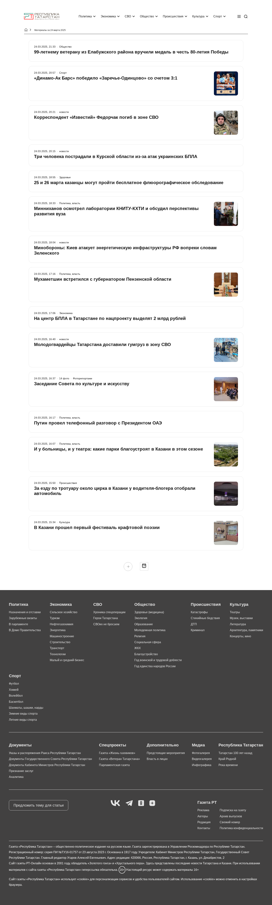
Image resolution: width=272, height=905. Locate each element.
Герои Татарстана (105, 618)
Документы (20, 745)
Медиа (198, 745)
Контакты (203, 828)
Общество (147, 16)
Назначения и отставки (25, 612)
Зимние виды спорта (23, 713)
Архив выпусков (231, 816)
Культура (198, 16)
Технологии (58, 654)
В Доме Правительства (25, 630)
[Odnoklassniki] (141, 803)
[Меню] (239, 16)
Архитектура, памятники (246, 630)
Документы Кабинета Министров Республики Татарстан (47, 765)
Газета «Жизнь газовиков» (117, 753)
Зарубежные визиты (23, 618)
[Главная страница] (41, 16)
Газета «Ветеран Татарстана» (119, 758)
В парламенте (18, 624)
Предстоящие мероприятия (166, 753)
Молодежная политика (149, 630)
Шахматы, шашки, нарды (26, 707)
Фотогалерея (201, 753)
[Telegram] (129, 803)
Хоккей (14, 689)
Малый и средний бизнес (67, 660)
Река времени (228, 765)
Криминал (197, 630)
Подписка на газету (233, 810)
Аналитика (16, 776)
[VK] (115, 803)
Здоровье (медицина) (149, 612)
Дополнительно (163, 745)
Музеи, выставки (241, 618)
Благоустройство (146, 654)
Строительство (60, 642)
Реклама (203, 810)
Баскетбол (16, 701)
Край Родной (227, 758)
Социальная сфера (147, 642)
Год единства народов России (155, 666)
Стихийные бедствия (205, 618)
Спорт (217, 16)
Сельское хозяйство (63, 612)
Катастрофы (199, 612)
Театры (235, 612)
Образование (143, 624)
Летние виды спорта (23, 719)
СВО (128, 16)
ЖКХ (137, 648)
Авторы (202, 816)
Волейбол (16, 695)
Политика (85, 16)
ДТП (194, 624)
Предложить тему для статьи (39, 805)
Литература (238, 624)
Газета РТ (207, 802)
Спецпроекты (112, 745)
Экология (140, 618)
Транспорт (57, 648)
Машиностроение (62, 636)
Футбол (14, 683)
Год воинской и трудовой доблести (158, 660)
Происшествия (173, 16)
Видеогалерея (202, 758)
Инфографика (201, 765)
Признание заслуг (21, 771)
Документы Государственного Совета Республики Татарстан (50, 758)
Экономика (108, 16)
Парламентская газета (114, 765)
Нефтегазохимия (61, 624)
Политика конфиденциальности (241, 828)
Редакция (204, 822)
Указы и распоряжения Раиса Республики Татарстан (45, 753)
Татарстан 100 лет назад (235, 753)
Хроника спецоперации (109, 612)
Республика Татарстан (241, 745)
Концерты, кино (240, 636)
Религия (139, 636)
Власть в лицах (157, 758)
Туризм (55, 618)
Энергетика (58, 630)
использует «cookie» (75, 879)
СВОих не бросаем (106, 624)
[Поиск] (246, 16)
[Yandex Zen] (152, 803)
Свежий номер (230, 822)
